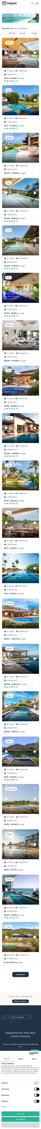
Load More (20, 974)
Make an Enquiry (20, 1001)
